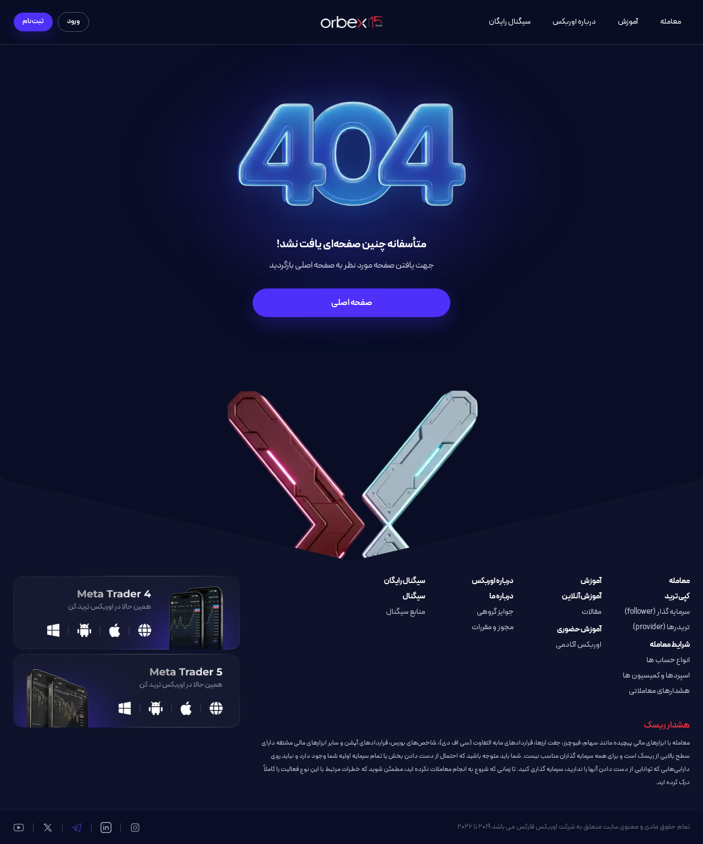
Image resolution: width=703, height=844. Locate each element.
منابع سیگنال (405, 612)
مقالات (591, 612)
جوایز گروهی (495, 612)
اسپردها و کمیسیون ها (656, 675)
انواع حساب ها (668, 660)
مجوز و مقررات (493, 627)
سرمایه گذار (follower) (657, 612)
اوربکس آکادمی (578, 645)
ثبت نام (33, 21)
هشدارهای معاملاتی (659, 691)
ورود (73, 21)
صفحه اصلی (351, 302)
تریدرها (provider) (661, 627)
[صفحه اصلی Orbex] (351, 22)
